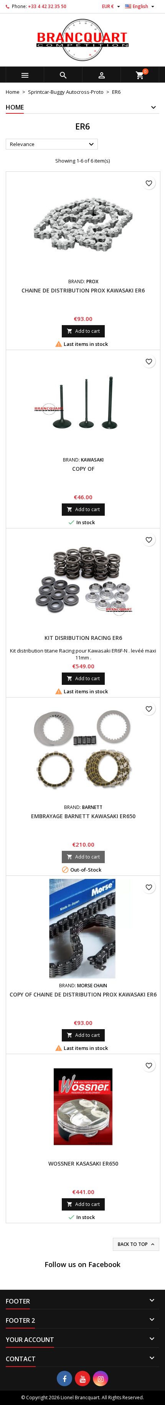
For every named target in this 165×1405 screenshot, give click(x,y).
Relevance (53, 144)
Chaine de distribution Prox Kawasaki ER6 (83, 290)
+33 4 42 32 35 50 (47, 6)
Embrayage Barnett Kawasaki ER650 (83, 816)
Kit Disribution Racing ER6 (83, 637)
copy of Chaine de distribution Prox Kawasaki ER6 (83, 994)
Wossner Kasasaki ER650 (83, 1163)
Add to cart (83, 331)
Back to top (137, 1244)
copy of (83, 468)
